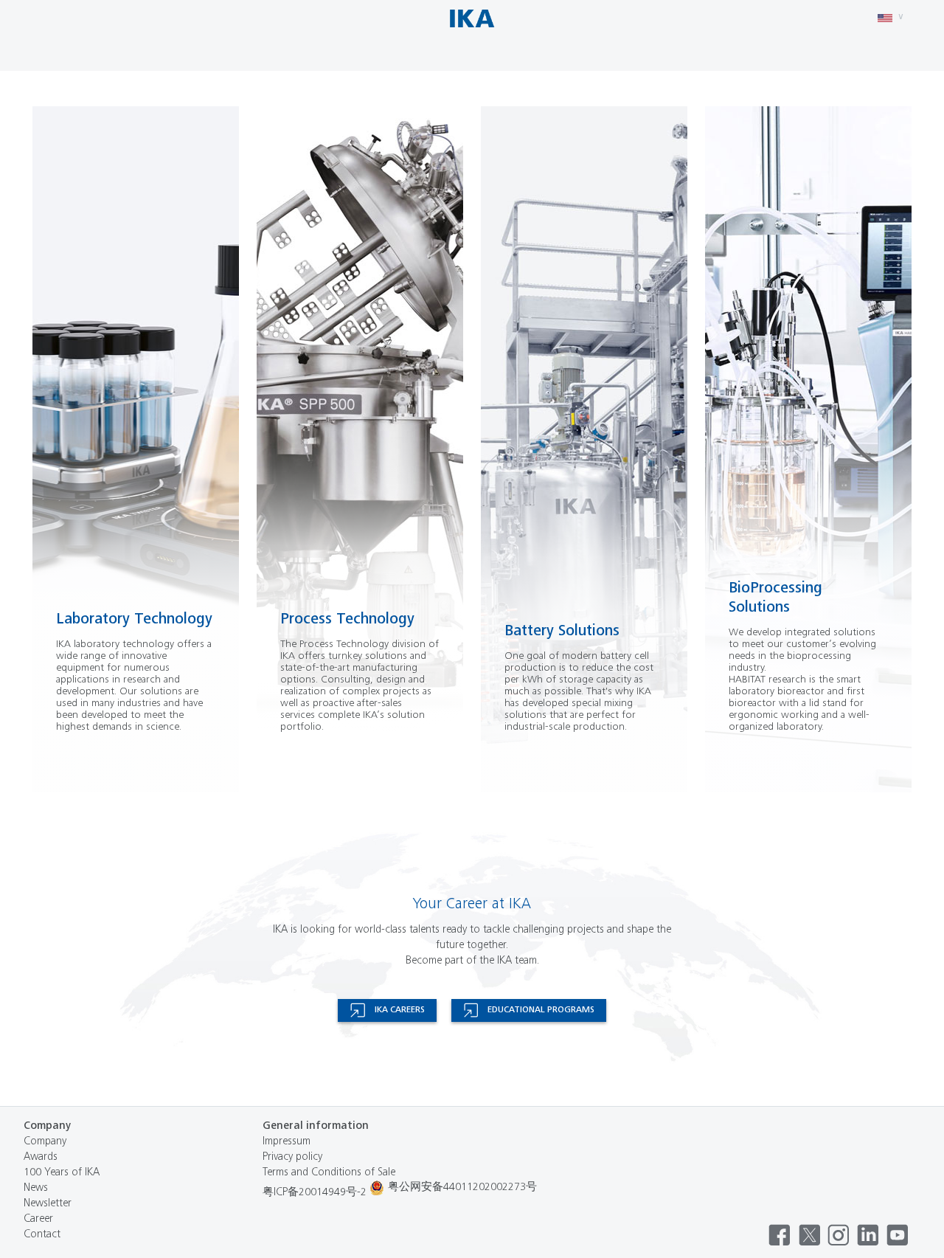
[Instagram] (838, 1235)
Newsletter (48, 1203)
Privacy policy (292, 1157)
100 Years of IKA (62, 1172)
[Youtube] (897, 1235)
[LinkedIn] (868, 1235)
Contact (42, 1234)
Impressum (286, 1141)
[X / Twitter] (809, 1235)
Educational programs (540, 1010)
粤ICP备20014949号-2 (315, 1192)
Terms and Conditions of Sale (329, 1172)
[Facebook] (779, 1235)
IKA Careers (400, 1010)
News (36, 1188)
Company (45, 1141)
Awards (41, 1157)
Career (38, 1219)
